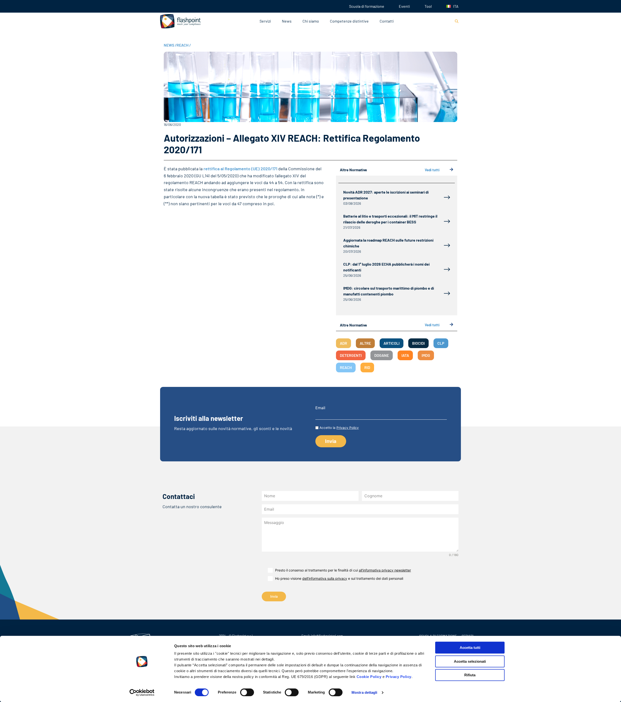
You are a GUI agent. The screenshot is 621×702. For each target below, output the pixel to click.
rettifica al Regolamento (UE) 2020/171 (240, 168)
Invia (274, 596)
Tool (428, 6)
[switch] (247, 692)
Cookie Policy (369, 677)
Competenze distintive (349, 21)
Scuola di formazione (366, 6)
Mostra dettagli (364, 692)
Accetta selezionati (470, 661)
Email (320, 408)
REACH (184, 45)
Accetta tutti (470, 647)
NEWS (170, 45)
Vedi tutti (432, 170)
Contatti (387, 21)
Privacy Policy (398, 677)
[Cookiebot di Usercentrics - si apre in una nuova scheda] (142, 692)
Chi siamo (310, 21)
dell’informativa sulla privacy (324, 578)
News (287, 21)
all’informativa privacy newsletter (385, 570)
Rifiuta (469, 675)
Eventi (404, 6)
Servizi (265, 21)
